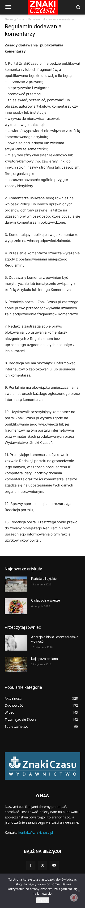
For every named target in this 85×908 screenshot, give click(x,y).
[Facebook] (30, 865)
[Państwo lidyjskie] (16, 584)
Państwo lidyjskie (44, 578)
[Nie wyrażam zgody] (79, 891)
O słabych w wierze (45, 600)
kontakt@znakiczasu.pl (35, 832)
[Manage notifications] (74, 897)
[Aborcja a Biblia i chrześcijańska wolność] (16, 643)
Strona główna (14, 19)
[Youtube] (54, 865)
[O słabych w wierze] (16, 606)
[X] (42, 865)
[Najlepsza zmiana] (16, 664)
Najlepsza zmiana (44, 659)
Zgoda (42, 900)
